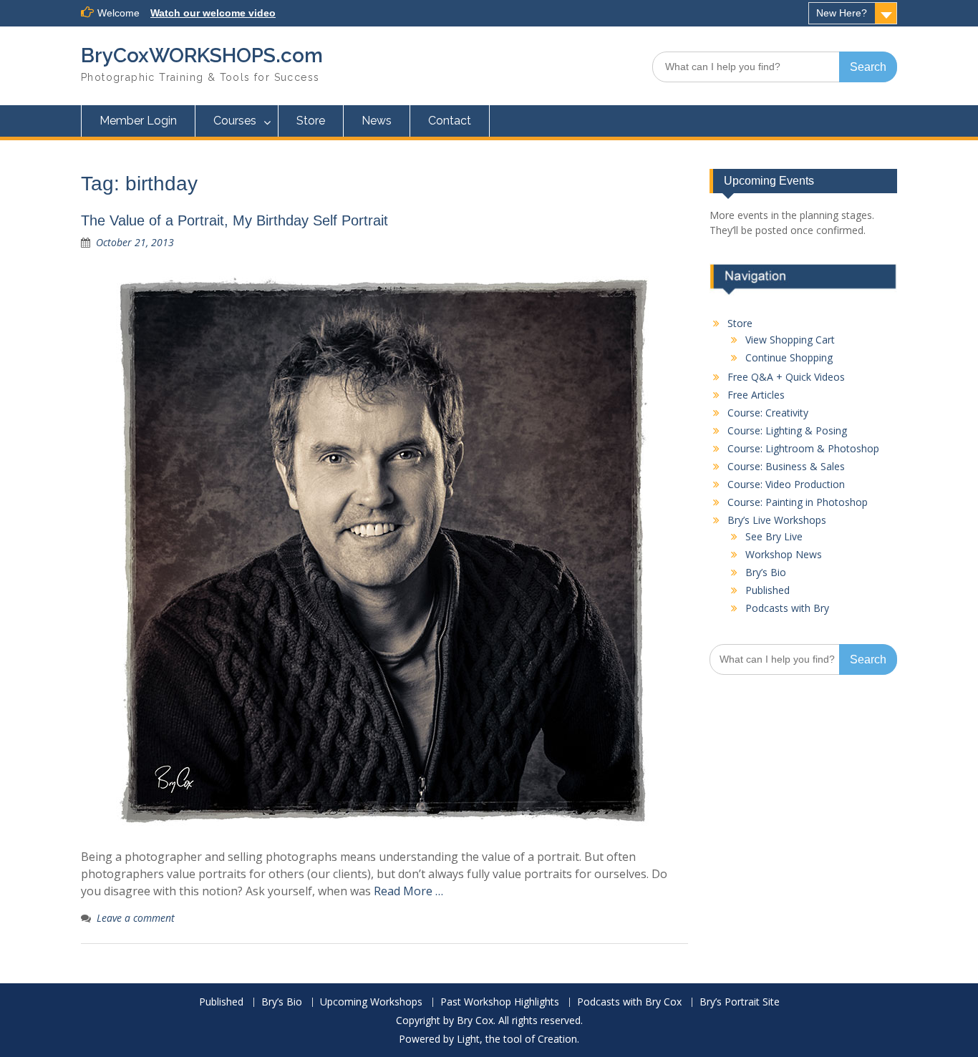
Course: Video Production (786, 484)
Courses (234, 120)
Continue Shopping (789, 357)
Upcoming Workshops (371, 1002)
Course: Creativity (767, 412)
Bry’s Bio (765, 572)
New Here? (841, 13)
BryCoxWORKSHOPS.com (202, 55)
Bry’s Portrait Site (739, 1002)
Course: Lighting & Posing (787, 430)
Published (767, 590)
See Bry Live (774, 536)
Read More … (408, 891)
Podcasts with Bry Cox (629, 1002)
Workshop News (783, 554)
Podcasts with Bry (787, 608)
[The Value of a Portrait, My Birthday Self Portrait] (384, 551)
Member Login (138, 120)
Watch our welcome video (213, 13)
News (377, 120)
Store (310, 120)
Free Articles (756, 394)
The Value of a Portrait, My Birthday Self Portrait (234, 220)
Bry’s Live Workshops (776, 520)
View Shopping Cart (790, 339)
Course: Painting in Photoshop (797, 502)
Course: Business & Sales (786, 466)
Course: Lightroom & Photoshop (803, 448)
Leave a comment (136, 918)
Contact (449, 120)
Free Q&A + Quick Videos (786, 377)
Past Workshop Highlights (499, 1002)
